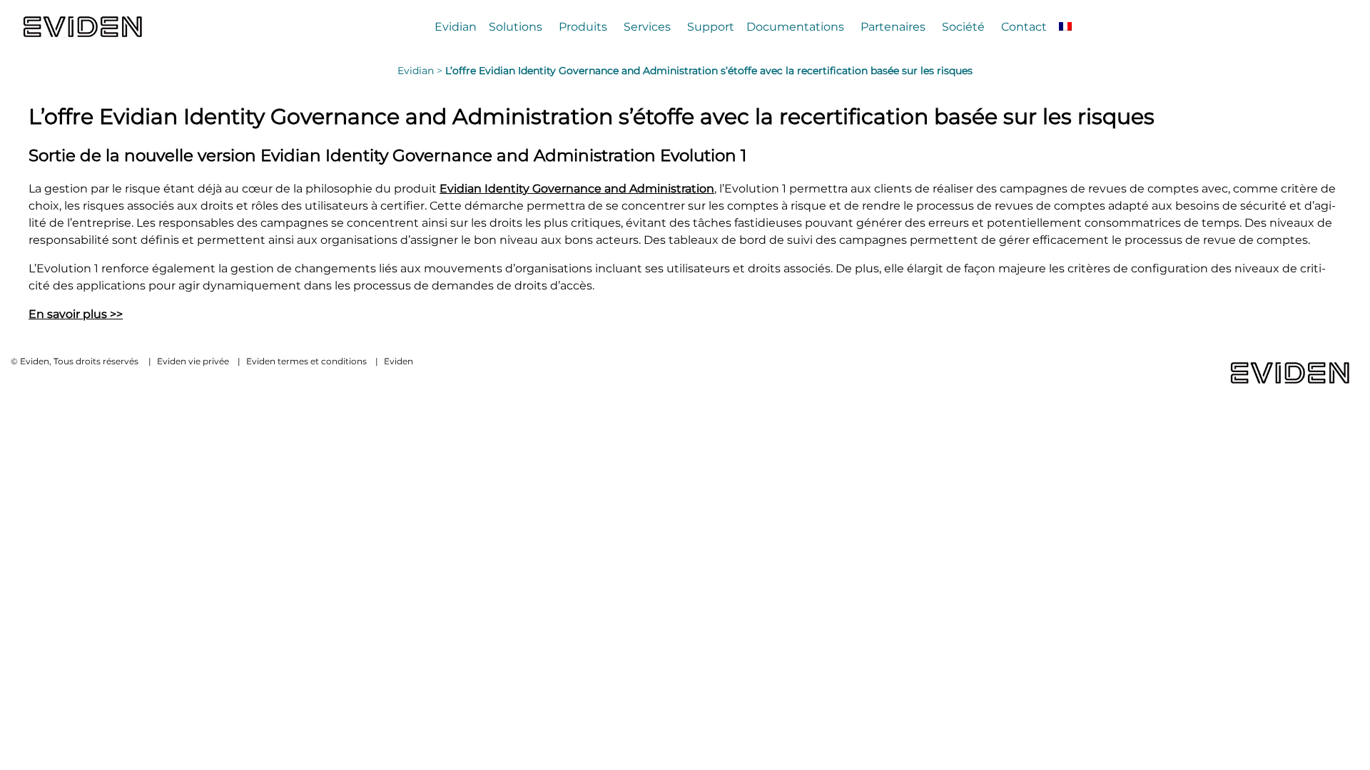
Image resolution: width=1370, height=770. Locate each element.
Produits (583, 26)
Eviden (398, 361)
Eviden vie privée (193, 361)
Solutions (515, 26)
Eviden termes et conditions (306, 361)
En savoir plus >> (76, 314)
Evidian (456, 26)
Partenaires (893, 26)
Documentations (795, 26)
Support (710, 26)
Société (963, 26)
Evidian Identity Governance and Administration (577, 188)
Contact (1024, 26)
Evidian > (421, 70)
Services (647, 26)
